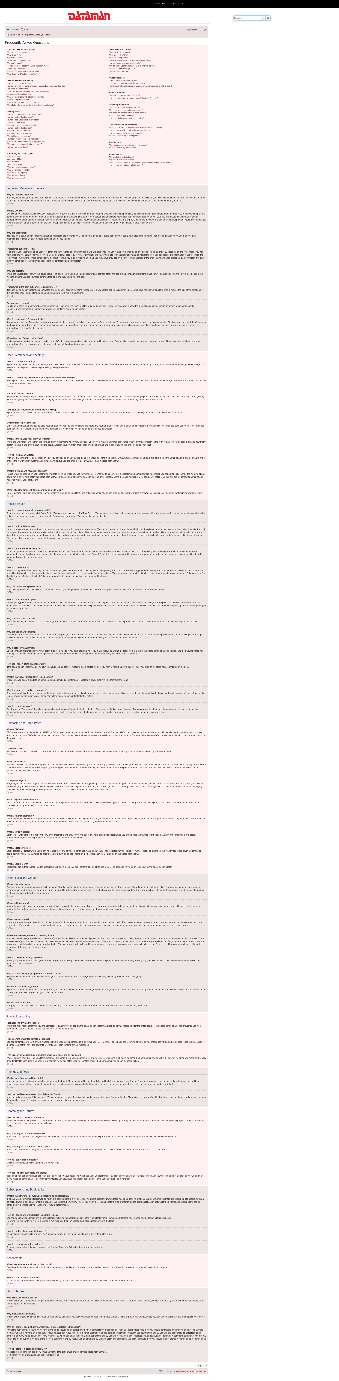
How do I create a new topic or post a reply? (25, 114)
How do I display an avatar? (19, 99)
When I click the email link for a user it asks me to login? (30, 105)
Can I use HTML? (14, 159)
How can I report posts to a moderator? (23, 139)
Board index (15, 1371)
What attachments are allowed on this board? (128, 145)
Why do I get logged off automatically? (23, 71)
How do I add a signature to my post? (23, 120)
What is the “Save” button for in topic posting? (26, 141)
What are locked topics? (17, 175)
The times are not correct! (18, 89)
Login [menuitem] (204, 29)
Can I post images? (15, 164)
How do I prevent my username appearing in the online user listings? (36, 86)
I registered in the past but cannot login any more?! (28, 66)
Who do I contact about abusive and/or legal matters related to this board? (140, 162)
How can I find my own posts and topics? (126, 118)
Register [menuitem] (194, 29)
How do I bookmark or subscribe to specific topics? (131, 130)
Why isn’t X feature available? (121, 160)
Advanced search (268, 18)
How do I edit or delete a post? (20, 117)
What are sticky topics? (17, 172)
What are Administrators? (119, 52)
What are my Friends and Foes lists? (124, 95)
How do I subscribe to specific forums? (125, 133)
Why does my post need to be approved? (24, 144)
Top (11, 204)
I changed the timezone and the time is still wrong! (28, 91)
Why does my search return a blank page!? (127, 113)
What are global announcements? (21, 167)
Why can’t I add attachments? (19, 133)
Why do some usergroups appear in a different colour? (132, 66)
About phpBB (13, 1304)
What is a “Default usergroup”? (122, 68)
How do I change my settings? (20, 83)
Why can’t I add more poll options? (21, 125)
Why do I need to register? (18, 52)
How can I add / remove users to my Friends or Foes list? (133, 98)
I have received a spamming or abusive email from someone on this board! (140, 86)
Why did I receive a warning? (19, 136)
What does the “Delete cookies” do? (22, 74)
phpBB (99, 429)
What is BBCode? (14, 156)
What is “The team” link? (119, 71)
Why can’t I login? (14, 63)
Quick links (14, 29)
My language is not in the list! (19, 94)
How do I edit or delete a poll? (19, 128)
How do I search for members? (122, 115)
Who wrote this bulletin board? (121, 157)
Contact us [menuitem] (167, 1371)
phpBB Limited (86, 1301)
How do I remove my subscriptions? (124, 136)
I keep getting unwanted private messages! (127, 83)
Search (263, 18)
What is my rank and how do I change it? (24, 102)
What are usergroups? (118, 58)
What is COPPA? (14, 55)
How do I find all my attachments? (123, 148)
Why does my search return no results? (126, 110)
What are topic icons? (16, 178)
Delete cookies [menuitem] (182, 1371)
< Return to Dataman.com (169, 3)
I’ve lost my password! (16, 68)
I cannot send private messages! (123, 80)
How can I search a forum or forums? (125, 107)
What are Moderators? (118, 55)
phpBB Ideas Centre (135, 1317)
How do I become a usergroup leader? (125, 63)
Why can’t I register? (15, 58)
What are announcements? (18, 170)
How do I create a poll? (16, 122)
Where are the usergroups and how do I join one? (130, 60)
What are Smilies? (14, 162)
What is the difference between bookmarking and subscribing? (135, 127)
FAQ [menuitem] (26, 29)
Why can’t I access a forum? (19, 130)
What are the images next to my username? (25, 97)
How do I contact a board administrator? (126, 165)
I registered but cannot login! (19, 60)
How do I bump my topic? (17, 147)
